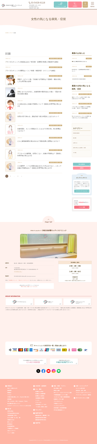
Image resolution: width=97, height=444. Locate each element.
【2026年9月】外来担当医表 (78, 79)
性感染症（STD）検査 (59, 399)
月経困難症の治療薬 (39, 398)
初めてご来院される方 (12, 388)
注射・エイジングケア (82, 386)
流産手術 (37, 423)
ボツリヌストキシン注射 (82, 397)
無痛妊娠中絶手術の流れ (40, 419)
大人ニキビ (38, 409)
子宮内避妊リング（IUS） (41, 404)
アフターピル (38, 402)
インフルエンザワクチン (59, 405)
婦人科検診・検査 (58, 388)
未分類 (74, 138)
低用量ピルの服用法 (39, 395)
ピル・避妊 (38, 389)
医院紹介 (9, 386)
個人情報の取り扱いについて (13, 403)
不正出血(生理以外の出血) (13, 413)
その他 (74, 152)
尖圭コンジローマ (11, 430)
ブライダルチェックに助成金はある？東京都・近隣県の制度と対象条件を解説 (31, 62)
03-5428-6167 (33, 276)
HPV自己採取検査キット (59, 410)
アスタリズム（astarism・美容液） (84, 394)
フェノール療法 (10, 432)
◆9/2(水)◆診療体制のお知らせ (79, 61)
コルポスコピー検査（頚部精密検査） (62, 397)
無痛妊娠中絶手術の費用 (40, 417)
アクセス (9, 394)
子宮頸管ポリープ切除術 (12, 428)
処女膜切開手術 (10, 426)
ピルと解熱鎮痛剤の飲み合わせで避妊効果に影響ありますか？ (38, 141)
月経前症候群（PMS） (12, 415)
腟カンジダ (9, 422)
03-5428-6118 (17, 276)
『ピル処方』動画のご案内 (41, 406)
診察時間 (9, 390)
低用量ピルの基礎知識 (40, 393)
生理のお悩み (10, 411)
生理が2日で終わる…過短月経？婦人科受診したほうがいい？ (38, 116)
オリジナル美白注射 (80, 388)
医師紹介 (9, 392)
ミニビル (37, 400)
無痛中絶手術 (39, 413)
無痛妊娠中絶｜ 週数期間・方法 (42, 415)
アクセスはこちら (17, 271)
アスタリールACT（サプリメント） (84, 392)
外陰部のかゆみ (10, 419)
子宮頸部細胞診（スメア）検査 (61, 394)
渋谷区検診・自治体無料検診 (60, 407)
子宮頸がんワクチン (58, 403)
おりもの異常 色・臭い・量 (13, 417)
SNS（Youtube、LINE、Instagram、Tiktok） (17, 401)
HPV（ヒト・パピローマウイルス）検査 (63, 392)
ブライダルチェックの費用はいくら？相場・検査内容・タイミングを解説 (30, 70)
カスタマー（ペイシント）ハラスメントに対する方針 (19, 405)
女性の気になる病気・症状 (55, 58)
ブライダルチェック (58, 401)
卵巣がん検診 (57, 390)
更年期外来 (9, 424)
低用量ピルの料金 (39, 391)
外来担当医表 (88, 76)
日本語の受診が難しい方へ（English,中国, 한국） (18, 397)
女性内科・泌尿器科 (40, 386)
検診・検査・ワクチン (60, 386)
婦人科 (9, 408)
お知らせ (89, 58)
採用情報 (9, 399)
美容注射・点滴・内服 (81, 390)
